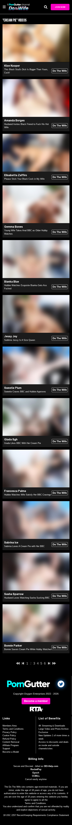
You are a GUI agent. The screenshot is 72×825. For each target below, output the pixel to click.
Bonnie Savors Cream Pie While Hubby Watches (27, 649)
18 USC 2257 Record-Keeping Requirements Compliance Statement (36, 815)
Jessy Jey (10, 336)
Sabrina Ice (11, 542)
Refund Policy (9, 739)
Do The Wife (60, 70)
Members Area (10, 725)
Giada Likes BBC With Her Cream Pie (22, 443)
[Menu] (4, 7)
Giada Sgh (10, 439)
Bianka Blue (11, 281)
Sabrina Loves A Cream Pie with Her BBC (24, 546)
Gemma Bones (13, 226)
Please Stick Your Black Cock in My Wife (24, 179)
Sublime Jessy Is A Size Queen (19, 340)
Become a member (36, 701)
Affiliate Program (11, 745)
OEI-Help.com (51, 766)
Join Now (60, 7)
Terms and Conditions (13, 729)
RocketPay (35, 769)
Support (6, 748)
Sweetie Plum (12, 387)
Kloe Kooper (12, 65)
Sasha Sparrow (13, 594)
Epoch (35, 772)
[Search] (45, 7)
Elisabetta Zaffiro (15, 175)
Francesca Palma (15, 491)
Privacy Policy (10, 732)
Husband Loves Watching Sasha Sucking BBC (27, 598)
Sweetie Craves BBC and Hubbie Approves (25, 391)
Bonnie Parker (13, 645)
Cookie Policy (9, 735)
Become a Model (11, 752)
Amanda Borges (14, 120)
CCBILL (36, 776)
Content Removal (11, 742)
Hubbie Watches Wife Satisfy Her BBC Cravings (27, 494)
